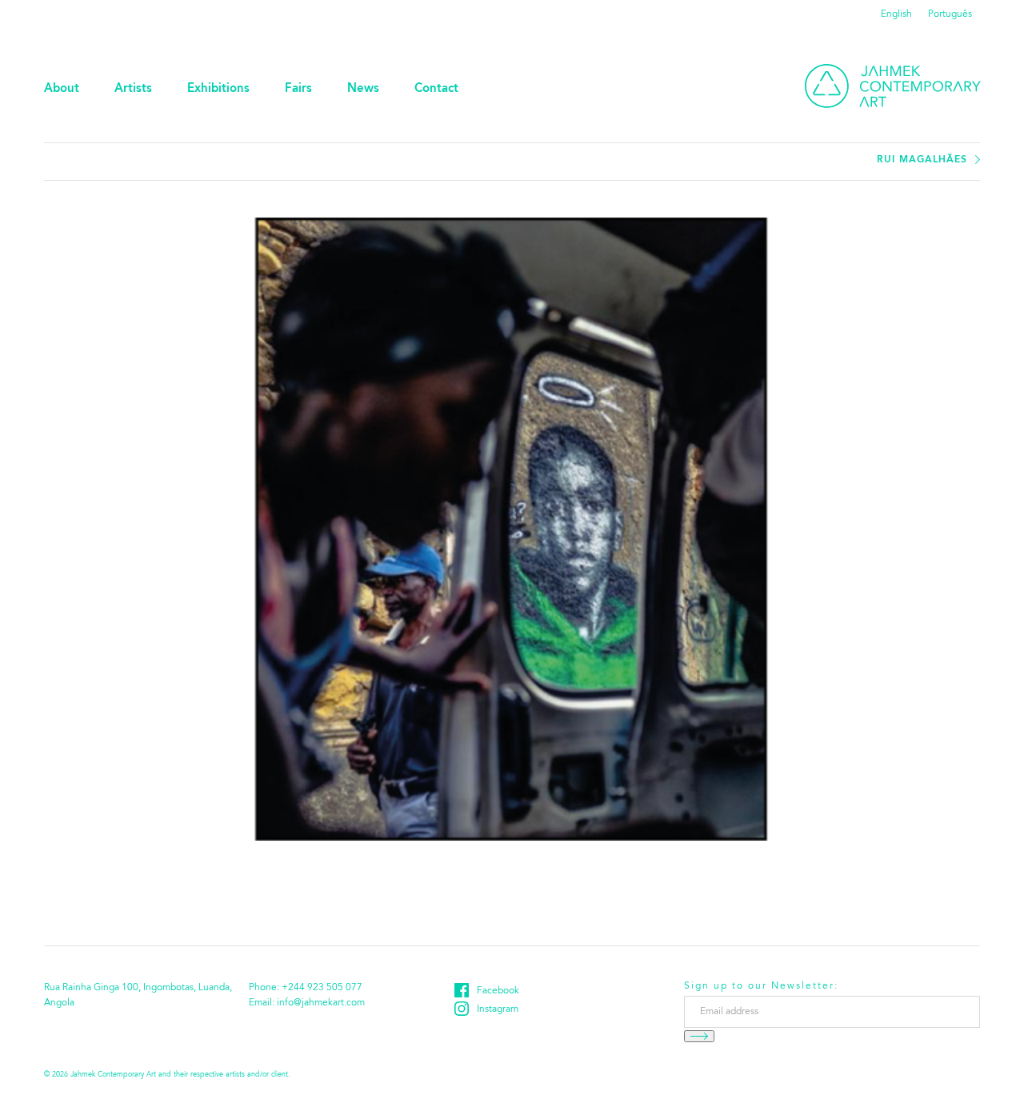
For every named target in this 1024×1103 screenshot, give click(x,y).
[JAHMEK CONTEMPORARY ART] (893, 86)
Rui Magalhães (922, 160)
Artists (133, 89)
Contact (436, 89)
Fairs (298, 89)
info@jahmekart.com (321, 1003)
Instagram (497, 1009)
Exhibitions (218, 89)
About (61, 89)
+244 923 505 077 (322, 988)
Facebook (498, 991)
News (363, 89)
